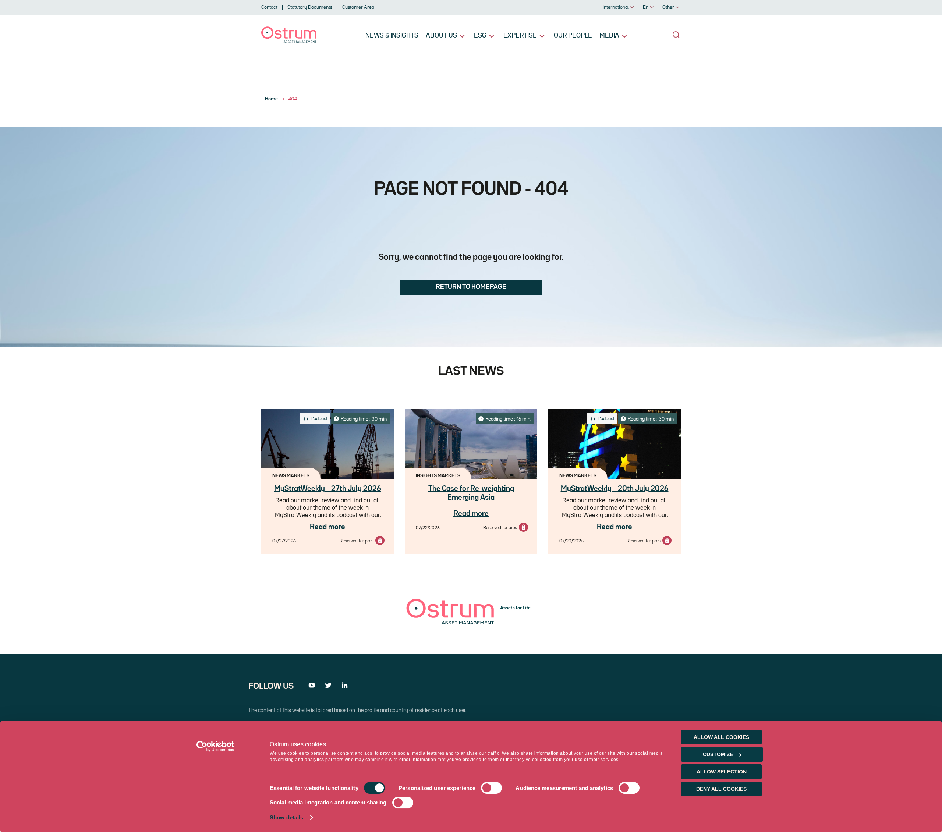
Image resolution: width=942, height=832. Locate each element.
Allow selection (722, 772)
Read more (327, 527)
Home (271, 99)
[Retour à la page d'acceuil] (288, 41)
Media (609, 36)
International (616, 7)
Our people (573, 36)
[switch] (491, 788)
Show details (286, 818)
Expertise (520, 36)
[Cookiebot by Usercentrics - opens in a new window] (215, 746)
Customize (718, 754)
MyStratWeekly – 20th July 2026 (615, 488)
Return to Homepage (471, 287)
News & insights (391, 36)
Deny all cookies (721, 789)
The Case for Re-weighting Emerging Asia (471, 493)
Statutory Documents (309, 7)
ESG (480, 36)
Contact (269, 7)
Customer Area (358, 7)
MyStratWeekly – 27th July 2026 (327, 488)
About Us (441, 36)
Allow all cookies (721, 737)
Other (668, 7)
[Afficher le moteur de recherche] (676, 35)
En (645, 7)
